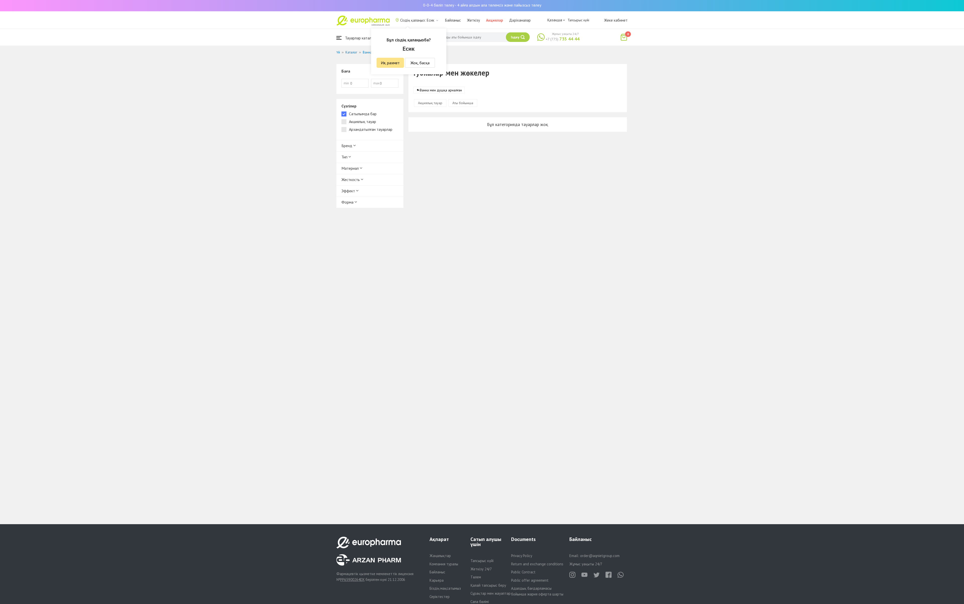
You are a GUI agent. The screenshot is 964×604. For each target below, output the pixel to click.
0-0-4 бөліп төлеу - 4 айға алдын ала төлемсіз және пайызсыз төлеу (482, 5)
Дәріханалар (520, 20)
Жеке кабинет (616, 20)
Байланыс (453, 20)
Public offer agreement (530, 580)
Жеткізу (473, 20)
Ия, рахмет (390, 62)
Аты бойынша (462, 103)
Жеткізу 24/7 (481, 569)
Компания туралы (444, 564)
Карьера (437, 580)
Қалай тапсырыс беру (488, 585)
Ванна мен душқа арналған (441, 90)
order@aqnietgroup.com (600, 555)
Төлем (475, 577)
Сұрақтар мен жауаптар (490, 593)
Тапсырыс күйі (578, 20)
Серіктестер (440, 596)
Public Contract (523, 572)
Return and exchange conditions (537, 564)
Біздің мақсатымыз (445, 588)
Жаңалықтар (440, 555)
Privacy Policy (521, 555)
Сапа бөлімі (479, 601)
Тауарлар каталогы (361, 37)
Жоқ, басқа (420, 62)
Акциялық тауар (430, 103)
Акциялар (494, 20)
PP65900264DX (352, 579)
